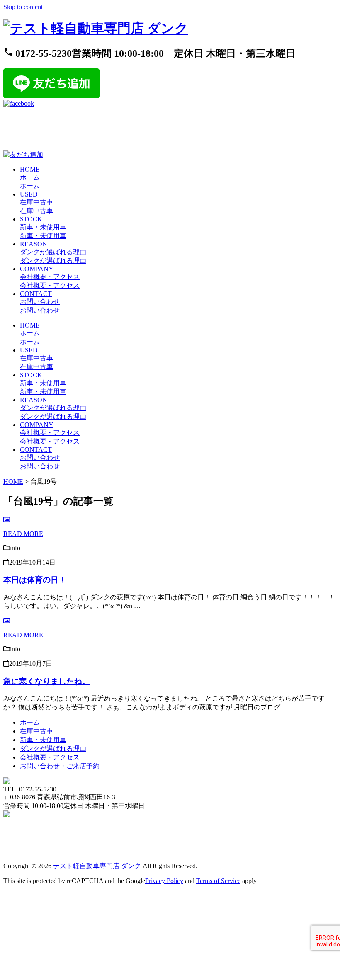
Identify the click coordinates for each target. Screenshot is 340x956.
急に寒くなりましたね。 (46, 681)
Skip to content (23, 6)
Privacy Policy (164, 880)
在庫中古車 (36, 731)
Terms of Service (218, 880)
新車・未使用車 (43, 739)
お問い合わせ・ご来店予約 (60, 765)
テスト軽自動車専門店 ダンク (97, 865)
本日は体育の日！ (34, 579)
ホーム (30, 722)
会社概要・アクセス (50, 757)
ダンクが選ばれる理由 (53, 748)
